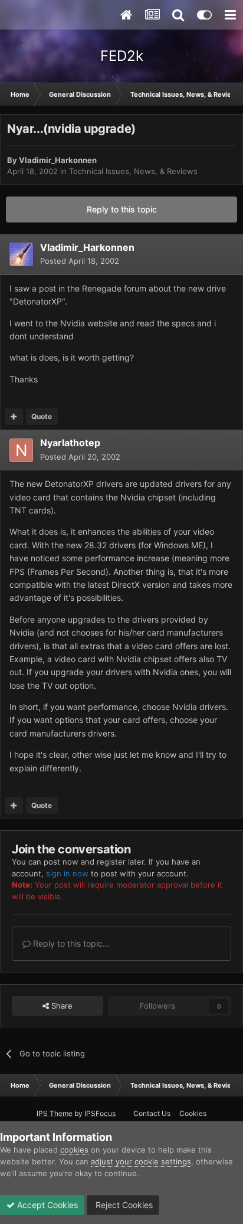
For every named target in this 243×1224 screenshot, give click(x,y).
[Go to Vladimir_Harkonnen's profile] (21, 254)
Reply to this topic (122, 209)
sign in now (67, 873)
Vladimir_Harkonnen (58, 160)
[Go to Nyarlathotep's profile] (21, 450)
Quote (41, 416)
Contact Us (151, 1113)
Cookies (192, 1113)
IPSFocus (100, 1113)
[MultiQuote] (14, 416)
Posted (79, 261)
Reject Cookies (123, 1205)
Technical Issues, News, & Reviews (133, 171)
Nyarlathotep (70, 443)
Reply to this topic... (70, 943)
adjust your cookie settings (141, 1161)
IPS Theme (55, 1113)
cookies (74, 1149)
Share (61, 1005)
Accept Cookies (46, 1205)
